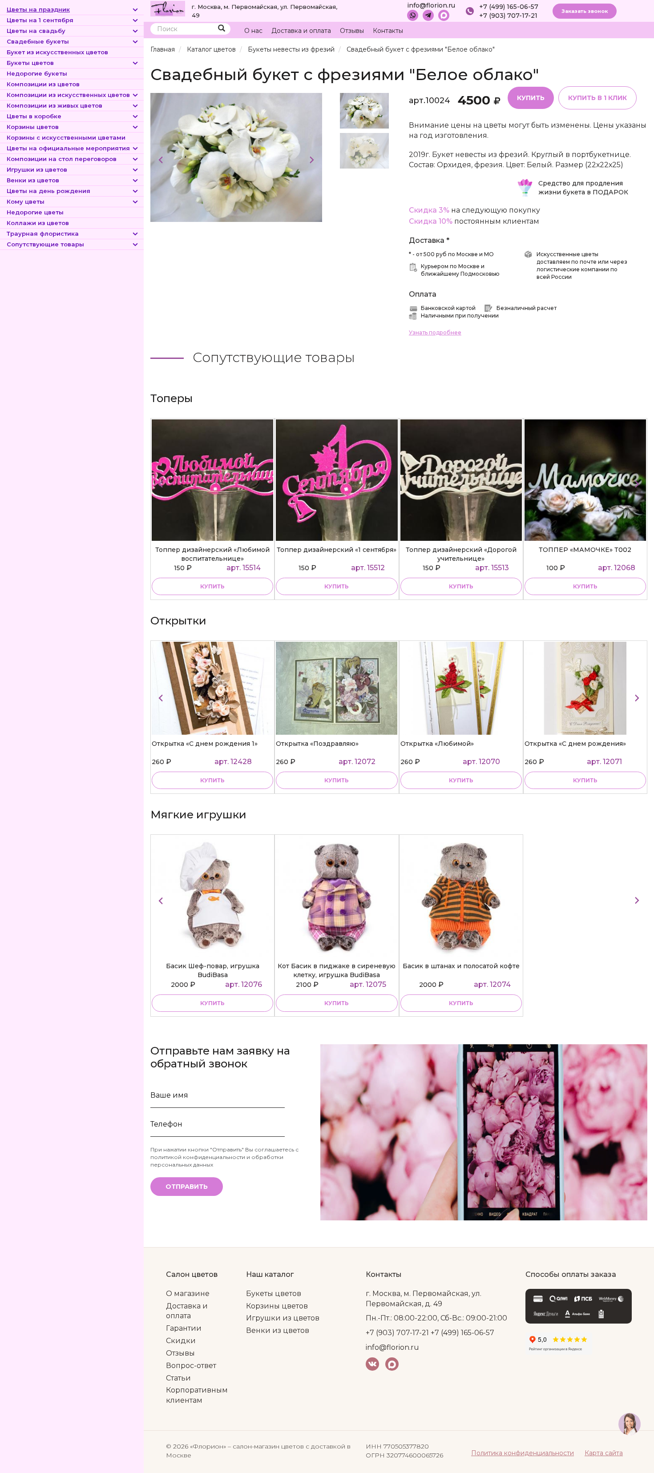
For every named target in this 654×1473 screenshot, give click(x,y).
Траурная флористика (43, 233)
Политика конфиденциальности (522, 1453)
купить (212, 586)
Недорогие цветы (35, 212)
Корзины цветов (33, 126)
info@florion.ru (431, 5)
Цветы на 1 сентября (40, 20)
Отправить (187, 1187)
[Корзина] (607, 31)
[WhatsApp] (412, 15)
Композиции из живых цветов (54, 105)
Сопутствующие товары (45, 244)
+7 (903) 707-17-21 (508, 16)
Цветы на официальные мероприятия (68, 148)
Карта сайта (604, 1453)
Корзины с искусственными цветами (66, 137)
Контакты (388, 31)
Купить (531, 98)
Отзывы (352, 31)
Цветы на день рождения (48, 190)
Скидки (181, 1340)
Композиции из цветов (43, 84)
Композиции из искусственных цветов (68, 94)
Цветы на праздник (38, 9)
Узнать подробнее (435, 332)
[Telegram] (428, 15)
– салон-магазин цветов (266, 1446)
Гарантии (184, 1328)
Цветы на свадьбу (36, 30)
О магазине (188, 1293)
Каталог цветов (211, 49)
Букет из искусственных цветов (57, 52)
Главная (162, 49)
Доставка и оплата (301, 31)
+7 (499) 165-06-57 (508, 7)
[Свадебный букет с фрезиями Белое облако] (236, 157)
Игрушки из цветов (37, 169)
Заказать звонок (584, 11)
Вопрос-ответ (191, 1365)
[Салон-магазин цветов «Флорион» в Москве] (167, 8)
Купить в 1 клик (597, 98)
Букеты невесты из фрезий (291, 49)
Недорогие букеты (37, 73)
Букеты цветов (30, 62)
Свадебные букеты (38, 41)
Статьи (178, 1378)
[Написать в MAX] (443, 15)
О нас (253, 31)
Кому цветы (25, 201)
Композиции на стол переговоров (62, 158)
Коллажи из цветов (38, 222)
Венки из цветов (33, 180)
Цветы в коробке (34, 116)
